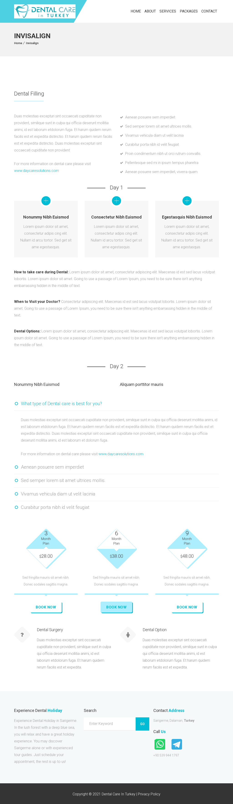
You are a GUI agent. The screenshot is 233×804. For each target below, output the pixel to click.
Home (136, 11)
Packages (189, 11)
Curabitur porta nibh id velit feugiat (55, 507)
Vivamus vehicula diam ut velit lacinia (58, 494)
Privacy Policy (149, 794)
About (150, 11)
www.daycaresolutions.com (36, 170)
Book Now (46, 607)
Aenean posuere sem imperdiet (52, 467)
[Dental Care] (45, 11)
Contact (209, 11)
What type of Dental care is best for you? (61, 403)
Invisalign (32, 43)
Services (168, 11)
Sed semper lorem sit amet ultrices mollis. (63, 480)
